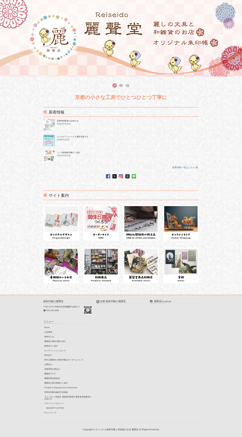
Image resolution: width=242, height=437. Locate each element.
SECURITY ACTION (55, 408)
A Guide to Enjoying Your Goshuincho (60, 387)
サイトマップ (50, 412)
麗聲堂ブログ (50, 374)
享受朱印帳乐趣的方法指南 (56, 392)
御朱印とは (49, 337)
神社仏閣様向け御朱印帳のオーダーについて (63, 360)
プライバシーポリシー (54, 403)
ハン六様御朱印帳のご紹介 (68, 152)
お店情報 (48, 332)
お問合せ (48, 364)
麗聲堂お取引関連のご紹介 (56, 383)
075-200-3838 (52, 310)
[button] (18, 38)
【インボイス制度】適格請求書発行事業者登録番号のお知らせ (67, 398)
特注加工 (48, 355)
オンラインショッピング (55, 350)
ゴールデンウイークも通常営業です (72, 137)
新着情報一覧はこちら (183, 167)
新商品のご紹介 (51, 346)
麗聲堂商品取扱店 (52, 378)
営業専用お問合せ (52, 369)
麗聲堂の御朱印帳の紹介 (55, 341)
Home (47, 327)
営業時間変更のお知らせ (67, 121)
